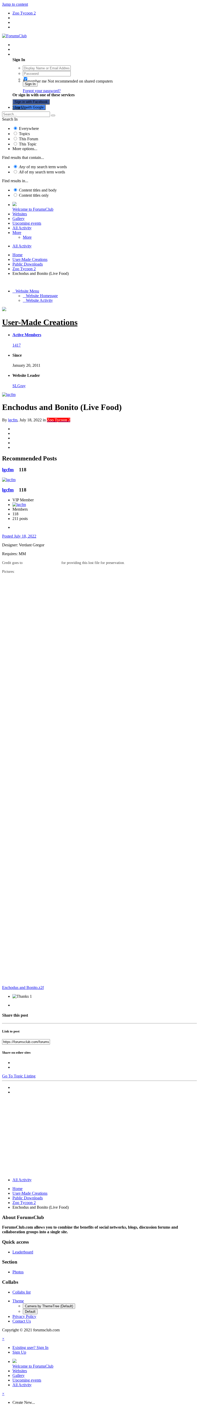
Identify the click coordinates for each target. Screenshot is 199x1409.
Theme (18, 1301)
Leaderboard (22, 1252)
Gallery (18, 218)
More (16, 232)
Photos (18, 1272)
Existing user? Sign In (31, 54)
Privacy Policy (24, 1316)
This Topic (28, 144)
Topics (24, 133)
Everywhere (29, 128)
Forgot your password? (42, 91)
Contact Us (21, 1321)
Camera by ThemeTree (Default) (49, 1306)
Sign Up (19, 107)
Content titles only (34, 195)
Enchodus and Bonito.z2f (23, 987)
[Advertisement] (99, 1137)
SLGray (19, 386)
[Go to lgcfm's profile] (9, 394)
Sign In (30, 84)
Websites (19, 214)
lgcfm (12, 420)
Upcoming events (26, 223)
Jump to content (15, 4)
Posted (19, 536)
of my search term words (43, 167)
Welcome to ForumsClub (32, 209)
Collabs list (21, 1292)
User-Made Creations (39, 322)
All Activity (22, 228)
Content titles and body (38, 190)
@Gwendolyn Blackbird (42, 563)
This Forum (28, 139)
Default (30, 1311)
